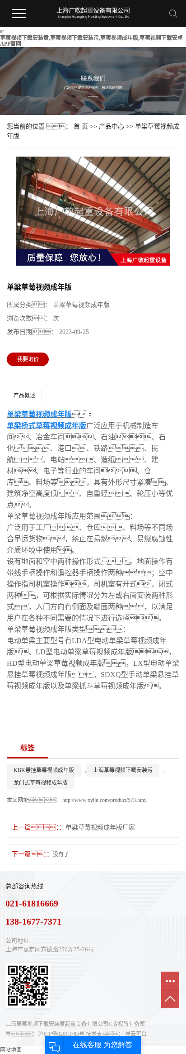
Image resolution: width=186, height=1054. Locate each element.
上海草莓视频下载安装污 (123, 770)
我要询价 (28, 359)
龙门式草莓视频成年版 (41, 783)
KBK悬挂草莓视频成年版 (44, 770)
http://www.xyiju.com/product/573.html (104, 800)
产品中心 (111, 126)
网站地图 (11, 1050)
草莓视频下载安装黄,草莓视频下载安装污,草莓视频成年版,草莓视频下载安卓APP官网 (91, 41)
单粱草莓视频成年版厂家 (100, 827)
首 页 (81, 126)
